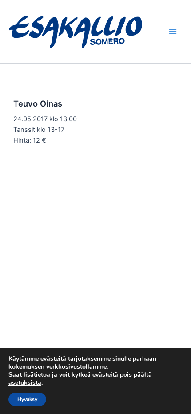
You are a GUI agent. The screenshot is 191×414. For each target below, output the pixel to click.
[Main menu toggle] (172, 31)
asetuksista (24, 383)
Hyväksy (27, 399)
